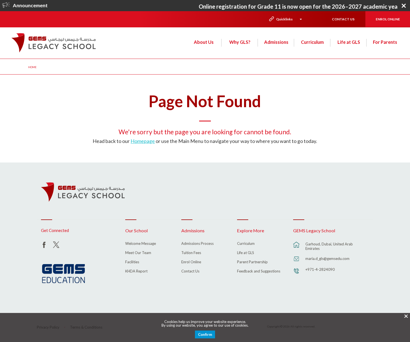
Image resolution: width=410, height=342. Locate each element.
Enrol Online (191, 262)
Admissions (276, 42)
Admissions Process (197, 244)
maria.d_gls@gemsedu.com (327, 258)
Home (32, 67)
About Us (204, 42)
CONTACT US (343, 19)
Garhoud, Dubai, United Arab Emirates (329, 246)
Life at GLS (348, 42)
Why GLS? (239, 42)
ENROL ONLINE (388, 19)
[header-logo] (53, 42)
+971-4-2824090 (320, 269)
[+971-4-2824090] (296, 273)
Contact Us (190, 271)
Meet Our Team (138, 253)
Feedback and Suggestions (258, 271)
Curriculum (312, 42)
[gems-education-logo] (63, 274)
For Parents (385, 42)
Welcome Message (140, 244)
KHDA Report (136, 271)
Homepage (143, 141)
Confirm (205, 334)
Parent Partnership (252, 262)
